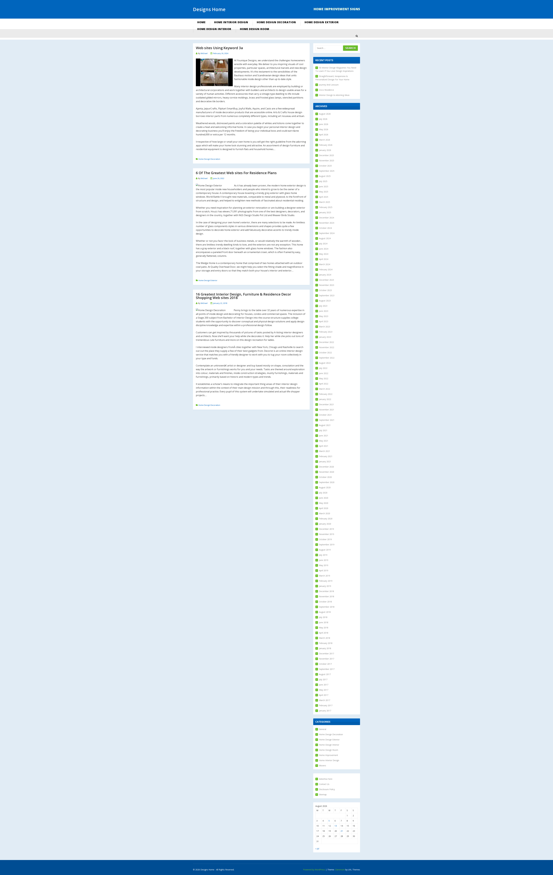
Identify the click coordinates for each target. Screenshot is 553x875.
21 (342, 831)
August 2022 (325, 363)
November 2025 (326, 160)
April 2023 (323, 321)
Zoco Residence (326, 90)
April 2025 (323, 196)
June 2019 (323, 560)
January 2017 (325, 710)
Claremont (340, 869)
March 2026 (324, 139)
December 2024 (326, 217)
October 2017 (325, 664)
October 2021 (325, 414)
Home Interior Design (231, 22)
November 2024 (326, 222)
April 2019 (323, 570)
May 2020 (323, 503)
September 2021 (326, 420)
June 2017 (323, 684)
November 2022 (326, 347)
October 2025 (325, 165)
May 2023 (323, 316)
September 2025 (326, 171)
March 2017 (324, 700)
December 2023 (326, 280)
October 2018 (325, 601)
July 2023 (323, 305)
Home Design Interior (214, 29)
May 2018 (323, 627)
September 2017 (326, 669)
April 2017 (323, 695)
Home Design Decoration (276, 22)
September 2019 (326, 544)
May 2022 (323, 378)
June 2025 (323, 186)
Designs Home (209, 9)
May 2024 (323, 254)
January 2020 (325, 523)
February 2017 (325, 705)
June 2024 (323, 248)
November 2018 (326, 596)
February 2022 (325, 394)
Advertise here (325, 779)
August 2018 (325, 612)
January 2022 (325, 399)
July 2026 (323, 119)
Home (201, 22)
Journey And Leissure (329, 84)
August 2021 (325, 425)
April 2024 (323, 259)
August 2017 (325, 674)
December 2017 (326, 653)
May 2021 (323, 440)
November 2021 (326, 409)
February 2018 (325, 643)
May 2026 (323, 129)
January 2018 (325, 648)
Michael (204, 53)
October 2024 (325, 228)
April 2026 (323, 134)
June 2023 (323, 311)
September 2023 (326, 295)
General (322, 729)
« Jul (317, 848)
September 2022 (326, 357)
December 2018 (326, 591)
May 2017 (323, 689)
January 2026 (325, 150)
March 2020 (324, 513)
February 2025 (325, 207)
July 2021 (323, 430)
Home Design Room (254, 29)
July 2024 (323, 243)
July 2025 (323, 181)
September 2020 (326, 482)
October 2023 (325, 290)
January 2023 (325, 337)
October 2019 (325, 539)
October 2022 (325, 352)
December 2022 (326, 342)
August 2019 (325, 549)
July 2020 (323, 492)
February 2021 (325, 456)
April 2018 (323, 632)
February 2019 (325, 580)
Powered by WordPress (314, 869)
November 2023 (326, 285)
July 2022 (323, 368)
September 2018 (326, 606)
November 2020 (326, 472)
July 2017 (323, 679)
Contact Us (324, 784)
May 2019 (323, 565)
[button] (356, 36)
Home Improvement (328, 755)
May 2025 (323, 191)
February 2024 (325, 269)
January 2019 (325, 586)
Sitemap (323, 794)
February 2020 (325, 518)
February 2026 (325, 145)
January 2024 (325, 274)
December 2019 (326, 529)
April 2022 (323, 383)
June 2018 (323, 622)
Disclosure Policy (327, 789)
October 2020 (325, 477)
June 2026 (323, 124)
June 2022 (323, 373)
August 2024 (325, 238)
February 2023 (325, 331)
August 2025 (325, 176)
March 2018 (324, 638)
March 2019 (324, 575)
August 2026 (325, 113)
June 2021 (323, 435)
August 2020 (325, 487)
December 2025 (326, 155)
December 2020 (326, 466)
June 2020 (323, 497)
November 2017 (326, 658)
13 (336, 825)
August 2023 (325, 300)
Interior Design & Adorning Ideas (334, 95)
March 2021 (324, 451)
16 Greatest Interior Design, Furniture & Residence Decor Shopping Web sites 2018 (243, 296)
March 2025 (324, 202)
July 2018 (323, 617)
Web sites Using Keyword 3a (219, 47)
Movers (322, 765)
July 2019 (323, 555)
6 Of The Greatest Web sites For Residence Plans (236, 172)
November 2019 (326, 534)
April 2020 (323, 508)
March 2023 (324, 326)
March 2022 (324, 388)
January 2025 (325, 212)
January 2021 (325, 461)
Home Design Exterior (322, 22)
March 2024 (324, 264)
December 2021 (326, 404)
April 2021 (323, 446)
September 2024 (326, 233)
